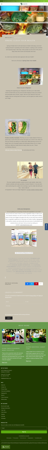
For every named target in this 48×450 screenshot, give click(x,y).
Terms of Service (4, 397)
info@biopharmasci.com (6, 378)
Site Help (3, 416)
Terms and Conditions (5, 391)
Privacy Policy (33, 295)
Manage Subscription (5, 408)
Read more (4, 362)
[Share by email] (40, 283)
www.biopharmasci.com (26, 225)
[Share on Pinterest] (36, 283)
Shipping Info (4, 393)
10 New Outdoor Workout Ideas (34, 189)
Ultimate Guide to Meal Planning (13, 150)
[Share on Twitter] (32, 283)
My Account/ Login (5, 406)
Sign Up (24, 431)
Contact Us (3, 387)
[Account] (44, 4)
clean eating (18, 37)
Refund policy (4, 399)
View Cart (3, 410)
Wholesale (3, 418)
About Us (3, 384)
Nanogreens (39, 219)
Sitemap (3, 414)
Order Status (3, 412)
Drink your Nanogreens (24, 209)
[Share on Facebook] (27, 283)
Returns (2, 395)
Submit (9, 318)
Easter (28, 344)
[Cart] (46, 4)
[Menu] (2, 4)
